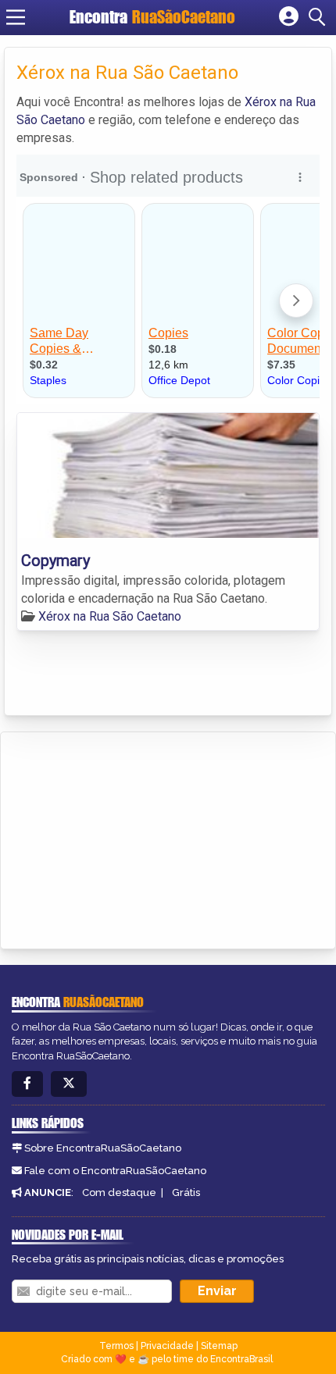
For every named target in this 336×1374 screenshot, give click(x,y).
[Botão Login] (288, 17)
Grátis (186, 1192)
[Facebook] (27, 1084)
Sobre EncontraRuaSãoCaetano (102, 1148)
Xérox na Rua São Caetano (109, 616)
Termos (116, 1345)
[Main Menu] (15, 17)
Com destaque (119, 1192)
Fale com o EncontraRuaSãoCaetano (115, 1170)
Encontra (152, 16)
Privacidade (167, 1345)
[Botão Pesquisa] (319, 17)
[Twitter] (69, 1084)
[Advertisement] (130, 837)
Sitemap (219, 1345)
